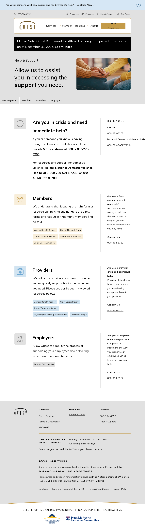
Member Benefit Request (45, 230)
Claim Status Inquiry (69, 302)
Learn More (63, 47)
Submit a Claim (77, 414)
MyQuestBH (45, 427)
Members (27, 100)
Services (51, 25)
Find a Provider (46, 416)
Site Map (43, 488)
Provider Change (79, 314)
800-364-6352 (24, 14)
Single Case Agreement (44, 243)
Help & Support (108, 14)
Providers (90, 14)
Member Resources (73, 25)
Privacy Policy (120, 488)
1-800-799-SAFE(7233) (64, 480)
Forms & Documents (49, 421)
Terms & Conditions (98, 488)
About (94, 25)
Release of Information (71, 236)
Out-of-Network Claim (70, 230)
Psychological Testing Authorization (50, 314)
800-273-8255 (84, 471)
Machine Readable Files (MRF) (68, 488)
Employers (74, 14)
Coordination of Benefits (45, 236)
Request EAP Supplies (44, 364)
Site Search (126, 14)
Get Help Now (84, 4)
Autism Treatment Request (46, 308)
